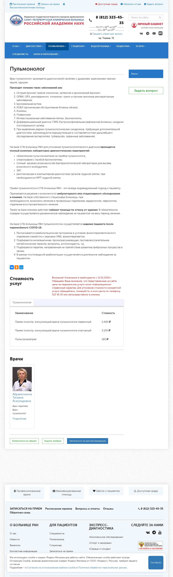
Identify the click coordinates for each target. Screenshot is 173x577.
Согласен (156, 562)
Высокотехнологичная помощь (27, 7)
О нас (13, 533)
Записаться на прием (24, 440)
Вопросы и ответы (87, 508)
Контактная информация (23, 551)
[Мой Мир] (21, 267)
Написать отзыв (132, 4)
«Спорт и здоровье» (100, 543)
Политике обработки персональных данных (102, 568)
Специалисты (20, 54)
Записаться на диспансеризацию (87, 441)
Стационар (56, 545)
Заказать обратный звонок (107, 34)
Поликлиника (57, 539)
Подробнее (19, 419)
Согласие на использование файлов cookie (51, 568)
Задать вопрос (155, 4)
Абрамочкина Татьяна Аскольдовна (22, 398)
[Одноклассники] (17, 267)
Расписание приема (24, 4)
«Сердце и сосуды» (100, 549)
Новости (15, 539)
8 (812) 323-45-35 (152, 508)
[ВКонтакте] (12, 267)
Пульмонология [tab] (22, 302)
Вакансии (15, 545)
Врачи (134, 74)
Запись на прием (50, 4)
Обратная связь (20, 512)
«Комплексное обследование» (106, 537)
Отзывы (108, 508)
